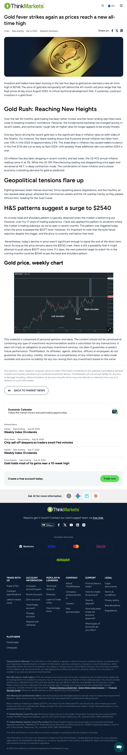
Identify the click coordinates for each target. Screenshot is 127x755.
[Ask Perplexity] (86, 496)
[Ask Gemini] (77, 496)
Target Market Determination (91, 688)
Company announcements (73, 595)
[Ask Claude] (95, 496)
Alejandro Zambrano (49, 31)
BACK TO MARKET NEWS (29, 390)
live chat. (98, 517)
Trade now (110, 478)
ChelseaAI (12, 647)
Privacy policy (112, 600)
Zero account (33, 599)
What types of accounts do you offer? (92, 626)
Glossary (51, 594)
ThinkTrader (13, 642)
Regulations (111, 610)
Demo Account (34, 594)
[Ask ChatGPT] (68, 496)
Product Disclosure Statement (63, 688)
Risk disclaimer (112, 605)
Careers (70, 603)
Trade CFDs (13, 586)
